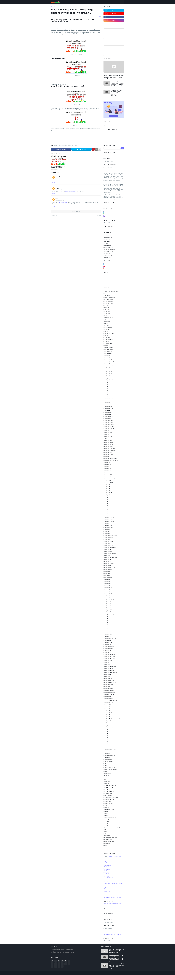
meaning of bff (107, 404)
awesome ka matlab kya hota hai (111, 291)
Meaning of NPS (107, 603)
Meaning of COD (107, 418)
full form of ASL (107, 311)
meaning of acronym (108, 369)
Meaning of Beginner (108, 398)
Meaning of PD (107, 628)
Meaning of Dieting (108, 452)
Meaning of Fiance (108, 486)
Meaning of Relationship (109, 658)
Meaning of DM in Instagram (110, 458)
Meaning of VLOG (108, 737)
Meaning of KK (107, 555)
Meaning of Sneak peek (109, 680)
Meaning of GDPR (108, 492)
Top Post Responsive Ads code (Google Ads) (113, 883)
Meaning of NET (107, 585)
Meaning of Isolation (108, 541)
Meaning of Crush (108, 434)
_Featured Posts (107, 865)
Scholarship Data (107, 245)
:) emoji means (107, 275)
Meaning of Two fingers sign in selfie (112, 718)
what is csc (106, 813)
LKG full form (107, 337)
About (104, 888)
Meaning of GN (107, 503)
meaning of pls (107, 640)
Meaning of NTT (107, 611)
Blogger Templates (113, 856)
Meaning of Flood (108, 490)
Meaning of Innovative (109, 537)
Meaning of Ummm (108, 722)
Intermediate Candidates (109, 249)
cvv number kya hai (108, 303)
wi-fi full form (107, 835)
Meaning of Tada (107, 696)
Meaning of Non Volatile (109, 599)
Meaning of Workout (108, 751)
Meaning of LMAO (108, 559)
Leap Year (106, 335)
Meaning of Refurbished (109, 656)
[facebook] (103, 211)
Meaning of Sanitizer (108, 668)
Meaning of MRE (107, 579)
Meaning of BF (107, 402)
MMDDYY (106, 765)
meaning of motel (108, 577)
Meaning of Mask (108, 569)
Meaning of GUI (107, 505)
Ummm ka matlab (108, 795)
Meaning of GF (107, 497)
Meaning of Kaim (107, 549)
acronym (106, 283)
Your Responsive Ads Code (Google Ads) (112, 934)
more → (60, 953)
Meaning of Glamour (108, 498)
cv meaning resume (108, 301)
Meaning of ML (107, 573)
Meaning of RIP (107, 662)
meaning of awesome (109, 390)
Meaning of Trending (108, 710)
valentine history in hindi (109, 799)
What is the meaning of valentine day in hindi (113, 828)
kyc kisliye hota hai (108, 327)
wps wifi (106, 845)
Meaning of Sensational (109, 670)
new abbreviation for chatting (110, 769)
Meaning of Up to (108, 724)
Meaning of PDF (107, 630)
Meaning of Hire (107, 513)
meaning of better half (109, 400)
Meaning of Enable (108, 470)
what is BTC (106, 811)
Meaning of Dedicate (108, 444)
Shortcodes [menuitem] (91, 2)
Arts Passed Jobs (107, 235)
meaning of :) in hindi (108, 349)
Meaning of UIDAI (108, 720)
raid (105, 779)
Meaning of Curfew (108, 436)
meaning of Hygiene (108, 527)
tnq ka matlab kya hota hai (110, 785)
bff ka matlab (107, 295)
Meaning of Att (107, 388)
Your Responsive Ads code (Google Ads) (112, 897)
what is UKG (106, 831)
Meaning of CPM (107, 430)
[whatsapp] (103, 213)
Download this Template (108, 877)
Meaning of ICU (107, 531)
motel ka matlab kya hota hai (110, 767)
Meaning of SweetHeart (109, 694)
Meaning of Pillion (108, 634)
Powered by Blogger (109, 126)
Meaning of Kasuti (108, 551)
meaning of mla (107, 575)
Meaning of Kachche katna (110, 547)
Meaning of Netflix (108, 587)
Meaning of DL (107, 456)
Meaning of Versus (108, 735)
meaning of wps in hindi (109, 755)
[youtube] (104, 216)
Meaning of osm (107, 620)
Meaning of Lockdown (109, 563)
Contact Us (114, 973)
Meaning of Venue (108, 733)
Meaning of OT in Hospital (110, 624)
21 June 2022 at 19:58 (59, 189)
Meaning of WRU (108, 757)
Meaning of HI (107, 511)
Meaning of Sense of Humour (110, 672)
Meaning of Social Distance (110, 682)
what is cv (106, 815)
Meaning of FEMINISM (109, 482)
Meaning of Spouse (108, 684)
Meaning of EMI (107, 468)
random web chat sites (71, 180)
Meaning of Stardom (108, 688)
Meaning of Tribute (108, 712)
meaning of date (107, 438)
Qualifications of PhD (108, 251)
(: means (56, 6)
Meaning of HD (107, 507)
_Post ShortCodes (107, 866)
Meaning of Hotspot (108, 519)
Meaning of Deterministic (109, 450)
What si (105, 833)
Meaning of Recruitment (109, 654)
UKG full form (107, 789)
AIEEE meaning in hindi (109, 285)
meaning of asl (107, 386)
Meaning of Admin (108, 373)
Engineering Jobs (107, 253)
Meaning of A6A (107, 363)
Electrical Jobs (106, 239)
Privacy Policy (106, 891)
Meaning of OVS (107, 626)
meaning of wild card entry (110, 747)
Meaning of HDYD (108, 509)
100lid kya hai (107, 279)
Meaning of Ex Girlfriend (109, 478)
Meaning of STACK (108, 686)
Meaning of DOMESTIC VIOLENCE (111, 460)
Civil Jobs (105, 243)
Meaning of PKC (107, 636)
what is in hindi (107, 819)
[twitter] (103, 212)
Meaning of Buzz (107, 414)
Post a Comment (76, 211)
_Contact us (106, 873)
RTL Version (121, 973)
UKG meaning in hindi (109, 791)
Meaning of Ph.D (107, 632)
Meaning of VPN (107, 741)
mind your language (108, 761)
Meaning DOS (107, 345)
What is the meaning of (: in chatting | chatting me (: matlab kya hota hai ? (58, 168)
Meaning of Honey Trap (109, 517)
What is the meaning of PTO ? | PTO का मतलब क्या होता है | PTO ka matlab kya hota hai (113, 77)
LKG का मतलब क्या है (108, 343)
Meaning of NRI (107, 605)
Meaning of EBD (107, 466)
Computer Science (107, 237)
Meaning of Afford (108, 375)
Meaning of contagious (109, 426)
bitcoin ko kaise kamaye (109, 297)
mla (105, 763)
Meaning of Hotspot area (109, 521)
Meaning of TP (107, 708)
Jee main (106, 323)
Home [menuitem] (64, 2)
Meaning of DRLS (108, 464)
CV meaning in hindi (108, 299)
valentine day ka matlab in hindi (111, 797)
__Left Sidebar (106, 868)
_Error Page (106, 872)
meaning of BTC (107, 410)
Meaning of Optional (108, 618)
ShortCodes (106, 876)
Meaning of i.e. (107, 529)
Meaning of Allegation (109, 379)
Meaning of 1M (107, 357)
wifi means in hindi (108, 839)
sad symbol (70, 145)
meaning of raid (107, 650)
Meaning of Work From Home (110, 749)
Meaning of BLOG (108, 406)
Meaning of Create (108, 432)
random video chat (63, 202)
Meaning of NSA (107, 607)
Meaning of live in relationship (110, 557)
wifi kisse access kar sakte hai (110, 837)
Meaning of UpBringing (109, 726)
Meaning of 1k (107, 355)
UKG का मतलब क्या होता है (108, 793)
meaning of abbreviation (109, 365)
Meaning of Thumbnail (109, 698)
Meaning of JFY (107, 543)
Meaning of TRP (107, 714)
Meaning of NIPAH (108, 593)
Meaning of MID (107, 571)
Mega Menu (106, 862)
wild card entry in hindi (109, 841)
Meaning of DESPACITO (109, 448)
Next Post (98, 215)
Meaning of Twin (107, 716)
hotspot (105, 315)
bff (104, 293)
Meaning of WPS (107, 753)
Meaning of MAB (107, 565)
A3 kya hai (106, 281)
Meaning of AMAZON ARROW (110, 382)
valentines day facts (108, 803)
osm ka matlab (107, 773)
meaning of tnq (107, 706)
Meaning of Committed (109, 424)
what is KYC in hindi (108, 821)
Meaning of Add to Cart (109, 371)
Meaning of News (108, 589)
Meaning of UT (107, 729)
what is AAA (106, 807)
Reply (53, 182)
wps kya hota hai (107, 843)
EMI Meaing (106, 309)
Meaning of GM (107, 501)
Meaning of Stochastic (109, 690)
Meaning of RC (107, 652)
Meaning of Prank (108, 644)
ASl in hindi (106, 287)
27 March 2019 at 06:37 (59, 178)
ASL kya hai (106, 289)
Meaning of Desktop (108, 446)
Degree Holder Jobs (107, 255)
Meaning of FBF (107, 480)
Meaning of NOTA (108, 601)
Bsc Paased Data (107, 257)
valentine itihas (107, 801)
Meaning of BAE (107, 392)
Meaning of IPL (107, 539)
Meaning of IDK (107, 533)
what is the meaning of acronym (111, 823)
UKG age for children (108, 787)
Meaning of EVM (107, 476)
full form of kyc (107, 313)
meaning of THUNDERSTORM (110, 700)
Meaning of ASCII (108, 383)
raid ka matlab (107, 781)
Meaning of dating (108, 440)
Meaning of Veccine (108, 731)
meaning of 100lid (108, 353)
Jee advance (107, 321)
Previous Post (54, 215)
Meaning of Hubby (108, 525)
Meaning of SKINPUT (108, 678)
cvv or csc (106, 305)
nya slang (106, 771)
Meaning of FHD (107, 484)
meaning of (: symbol (62, 145)
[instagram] (103, 215)
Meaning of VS (107, 743)
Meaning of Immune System (110, 535)
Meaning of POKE (108, 642)
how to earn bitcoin (108, 317)
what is (75, 145)
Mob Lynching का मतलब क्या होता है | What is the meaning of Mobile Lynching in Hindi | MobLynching (117, 93)
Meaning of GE (107, 494)
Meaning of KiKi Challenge (110, 553)
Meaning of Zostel (108, 759)
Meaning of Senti (107, 674)
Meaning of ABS (107, 367)
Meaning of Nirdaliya (108, 597)
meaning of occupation (109, 616)
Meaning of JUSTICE (108, 545)
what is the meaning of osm (110, 825)
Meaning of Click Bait (108, 416)
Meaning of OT (107, 622)
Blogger (58, 188)
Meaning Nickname (108, 347)
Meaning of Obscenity (109, 614)
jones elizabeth (60, 176)
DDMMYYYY (106, 307)
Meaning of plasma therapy (110, 638)
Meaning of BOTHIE (108, 408)
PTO (105, 777)
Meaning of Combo (108, 420)
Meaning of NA (107, 583)
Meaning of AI (107, 377)
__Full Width (106, 870)
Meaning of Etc (107, 472)
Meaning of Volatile (108, 739)
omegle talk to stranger (70, 191)
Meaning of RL (107, 664)
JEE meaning (107, 325)
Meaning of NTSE (108, 609)
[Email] (96, 149)
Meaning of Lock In (108, 561)
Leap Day (106, 331)
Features (105, 864)
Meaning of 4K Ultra (108, 359)
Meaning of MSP (107, 581)
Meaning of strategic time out (110, 692)
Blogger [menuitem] (76, 2)
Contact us (105, 890)
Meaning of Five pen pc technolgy (111, 488)
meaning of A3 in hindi (109, 361)
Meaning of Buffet (108, 412)
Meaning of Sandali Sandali (110, 666)
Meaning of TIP (107, 704)
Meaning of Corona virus (109, 428)
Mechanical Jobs (107, 241)
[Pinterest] (93, 149)
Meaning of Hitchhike (108, 515)
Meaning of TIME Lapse (109, 702)
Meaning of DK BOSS (108, 454)
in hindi (105, 319)
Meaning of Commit (108, 422)
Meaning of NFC (107, 591)
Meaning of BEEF (108, 396)
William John (59, 199)
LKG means (106, 341)
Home (52, 6)
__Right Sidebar (107, 869)
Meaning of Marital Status (109, 567)
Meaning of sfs (107, 676)
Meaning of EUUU (108, 474)
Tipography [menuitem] (83, 2)
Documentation (106, 874)
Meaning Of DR (107, 462)
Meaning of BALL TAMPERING (110, 394)
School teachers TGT (108, 247)
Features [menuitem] (69, 2)
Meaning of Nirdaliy (108, 595)
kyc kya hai (106, 329)
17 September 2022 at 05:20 (60, 200)
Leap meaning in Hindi (109, 333)
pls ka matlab (107, 775)
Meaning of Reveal (108, 660)
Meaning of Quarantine (109, 646)
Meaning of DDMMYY (108, 442)
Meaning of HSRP (108, 523)
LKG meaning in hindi (108, 339)
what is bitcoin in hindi (109, 809)
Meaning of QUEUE (108, 648)
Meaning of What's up (109, 745)
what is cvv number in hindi (110, 817)
